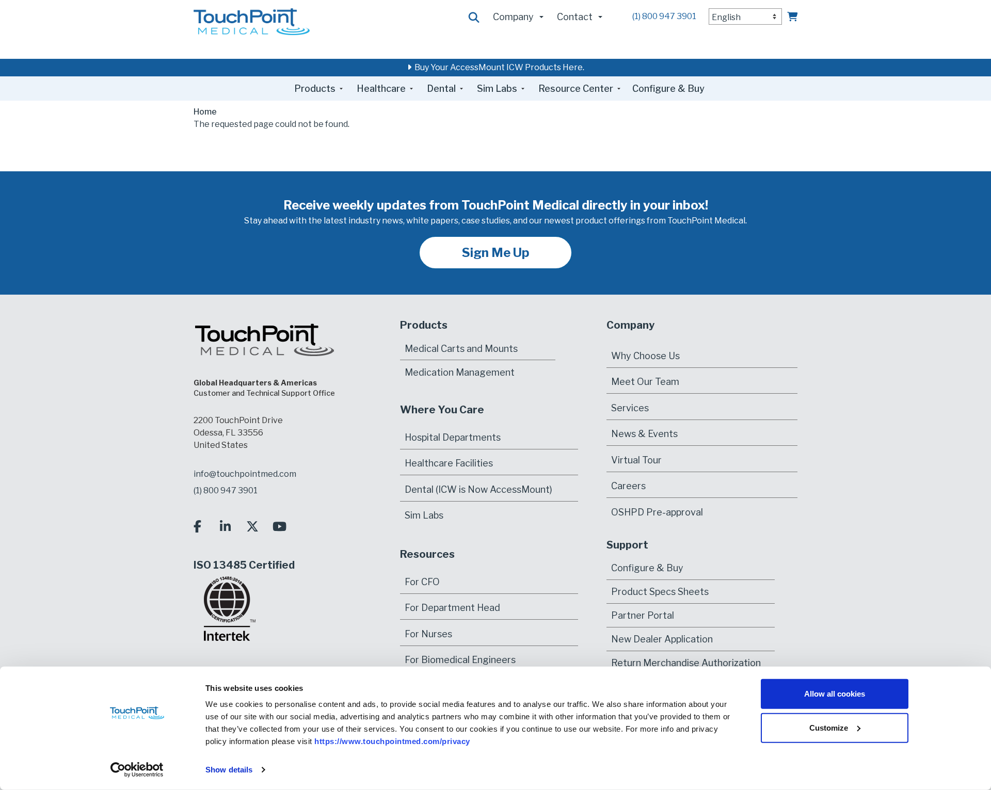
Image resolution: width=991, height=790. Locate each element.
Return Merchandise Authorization (686, 662)
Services (630, 407)
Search (474, 17)
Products (314, 88)
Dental (441, 88)
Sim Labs (497, 88)
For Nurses (428, 633)
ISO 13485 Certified (244, 565)
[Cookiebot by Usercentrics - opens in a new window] (137, 770)
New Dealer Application (662, 639)
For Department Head (452, 607)
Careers (628, 485)
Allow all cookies (834, 693)
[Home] (252, 21)
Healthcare (381, 88)
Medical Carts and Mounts (461, 348)
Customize (828, 727)
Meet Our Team (645, 381)
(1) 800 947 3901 (664, 16)
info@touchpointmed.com (245, 474)
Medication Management (460, 371)
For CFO (422, 581)
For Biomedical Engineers (460, 659)
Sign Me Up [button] (496, 252)
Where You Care (442, 410)
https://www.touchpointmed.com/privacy (392, 741)
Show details (228, 769)
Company (513, 16)
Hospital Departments (453, 437)
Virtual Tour (636, 460)
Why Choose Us (645, 355)
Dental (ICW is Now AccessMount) (478, 489)
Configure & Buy (668, 88)
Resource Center (575, 88)
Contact (575, 16)
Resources (427, 554)
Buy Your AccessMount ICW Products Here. (497, 67)
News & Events (644, 433)
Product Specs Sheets (660, 591)
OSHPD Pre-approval (657, 512)
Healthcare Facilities (449, 463)
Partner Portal (642, 615)
